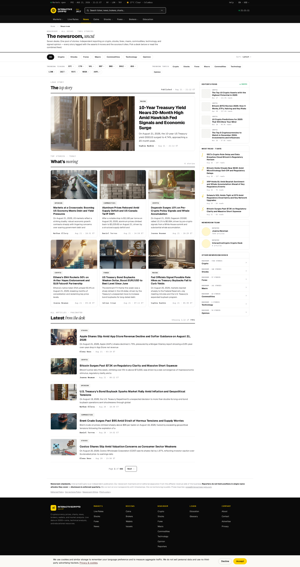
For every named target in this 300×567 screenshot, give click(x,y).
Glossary (194, 516)
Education (148, 19)
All (50, 57)
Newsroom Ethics (90, 492)
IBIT (63, 72)
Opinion (147, 57)
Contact (225, 516)
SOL (91, 66)
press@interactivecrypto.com (198, 487)
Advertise (226, 521)
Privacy (225, 526)
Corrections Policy (73, 492)
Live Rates (73, 19)
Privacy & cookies (89, 562)
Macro (98, 57)
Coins (96, 19)
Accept (240, 561)
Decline (225, 561)
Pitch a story (105, 492)
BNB (112, 66)
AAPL (97, 72)
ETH (81, 66)
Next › (131, 469)
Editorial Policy (57, 492)
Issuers (129, 526)
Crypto (61, 57)
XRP (101, 66)
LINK (52, 72)
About (224, 511)
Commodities (113, 57)
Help (231, 2)
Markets (58, 19)
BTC (71, 66)
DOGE (122, 66)
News (86, 19)
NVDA (85, 72)
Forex (120, 19)
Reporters (162, 546)
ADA (133, 66)
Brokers (133, 19)
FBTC (74, 72)
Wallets (129, 521)
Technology (131, 57)
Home (53, 26)
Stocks (108, 19)
